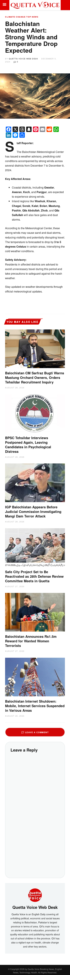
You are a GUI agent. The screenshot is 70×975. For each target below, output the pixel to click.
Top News (32, 17)
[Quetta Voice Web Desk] (35, 895)
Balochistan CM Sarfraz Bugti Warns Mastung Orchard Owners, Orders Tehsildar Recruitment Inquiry (34, 377)
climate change (15, 17)
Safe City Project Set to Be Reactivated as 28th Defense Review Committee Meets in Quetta (34, 576)
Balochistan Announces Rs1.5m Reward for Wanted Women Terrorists (31, 641)
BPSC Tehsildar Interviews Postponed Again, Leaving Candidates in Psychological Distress (28, 444)
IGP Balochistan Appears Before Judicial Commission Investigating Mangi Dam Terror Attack (33, 511)
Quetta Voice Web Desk (23, 58)
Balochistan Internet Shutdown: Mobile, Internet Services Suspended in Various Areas (35, 706)
